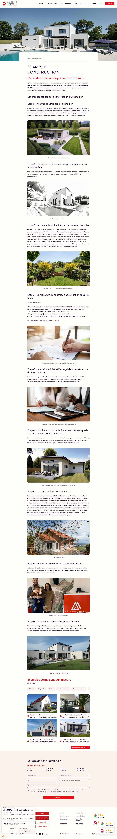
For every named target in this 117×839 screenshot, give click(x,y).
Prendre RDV (43, 818)
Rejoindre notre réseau (98, 833)
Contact (110, 3)
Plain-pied (31, 689)
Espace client (42, 822)
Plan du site (79, 833)
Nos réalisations (64, 816)
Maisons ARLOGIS (80, 813)
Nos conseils (63, 823)
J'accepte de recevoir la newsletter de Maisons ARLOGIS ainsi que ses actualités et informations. (54, 793)
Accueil (42, 3)
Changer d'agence (42, 826)
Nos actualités (64, 819)
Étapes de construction (37, 58)
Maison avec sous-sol (79, 689)
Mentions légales (64, 833)
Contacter (42, 813)
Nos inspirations (80, 816)
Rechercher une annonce (80, 819)
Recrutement (79, 823)
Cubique (51, 689)
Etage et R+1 (41, 689)
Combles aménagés (63, 689)
